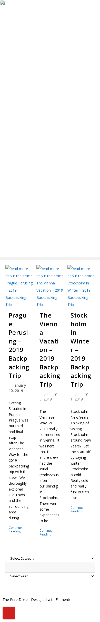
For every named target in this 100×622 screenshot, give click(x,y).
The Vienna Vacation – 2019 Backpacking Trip (49, 349)
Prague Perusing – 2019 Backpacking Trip (19, 345)
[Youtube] (9, 613)
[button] (50, 258)
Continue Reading (19, 529)
